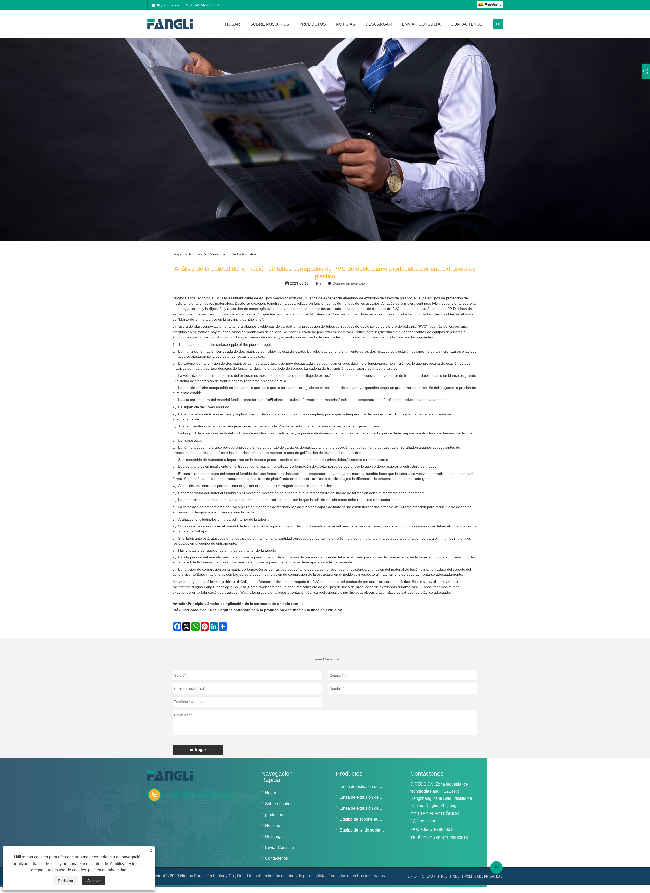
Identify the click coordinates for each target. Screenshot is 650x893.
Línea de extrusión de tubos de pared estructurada (363, 797)
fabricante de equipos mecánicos (263, 298)
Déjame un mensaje (349, 283)
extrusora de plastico (189, 326)
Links (412, 876)
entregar (198, 750)
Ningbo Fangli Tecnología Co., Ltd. (200, 298)
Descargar (378, 24)
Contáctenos (466, 24)
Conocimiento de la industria (232, 254)
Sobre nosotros (269, 24)
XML (456, 876)
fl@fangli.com (168, 5)
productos (312, 24)
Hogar (232, 24)
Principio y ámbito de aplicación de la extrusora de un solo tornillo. (246, 604)
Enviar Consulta (421, 24)
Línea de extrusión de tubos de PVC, (370, 309)
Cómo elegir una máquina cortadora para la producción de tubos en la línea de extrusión (265, 610)
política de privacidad (107, 870)
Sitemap (428, 876)
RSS (444, 876)
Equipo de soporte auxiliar (363, 819)
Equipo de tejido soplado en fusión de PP (363, 830)
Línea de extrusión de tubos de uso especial (363, 808)
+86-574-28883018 (206, 5)
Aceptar (93, 881)
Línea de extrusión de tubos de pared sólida (363, 786)
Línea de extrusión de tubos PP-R (428, 309)
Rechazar (65, 881)
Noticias (345, 24)
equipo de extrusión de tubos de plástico (379, 298)
